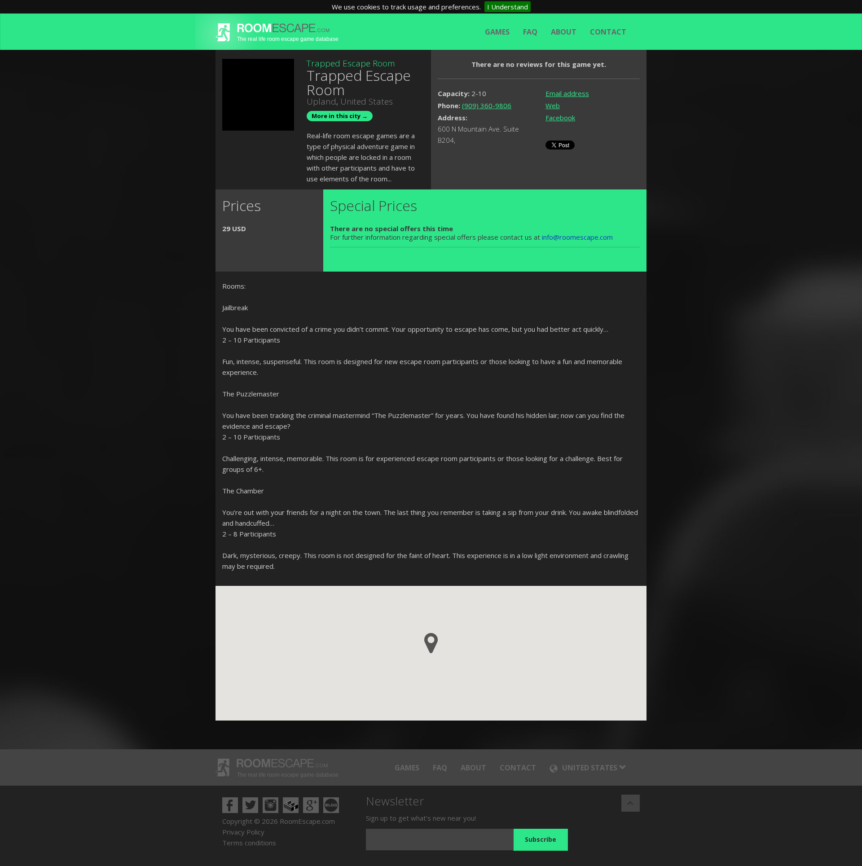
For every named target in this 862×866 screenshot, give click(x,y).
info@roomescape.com (577, 237)
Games (497, 32)
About (563, 32)
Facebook (560, 117)
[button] (431, 643)
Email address (567, 93)
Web (552, 105)
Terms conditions (249, 842)
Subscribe (540, 839)
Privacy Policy (243, 831)
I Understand (507, 6)
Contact (608, 32)
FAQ (530, 32)
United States (366, 101)
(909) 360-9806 (486, 105)
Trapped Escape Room (351, 63)
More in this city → (340, 116)
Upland (321, 101)
